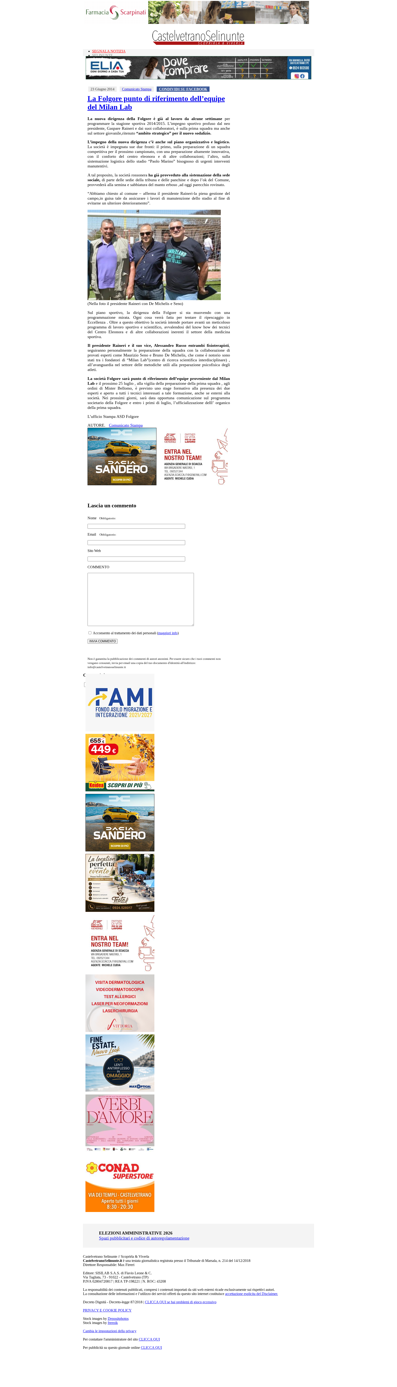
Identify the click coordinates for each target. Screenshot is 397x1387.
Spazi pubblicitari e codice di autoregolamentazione (144, 1238)
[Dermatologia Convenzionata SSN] (119, 1031)
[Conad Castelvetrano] (119, 1211)
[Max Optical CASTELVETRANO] (119, 1091)
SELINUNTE (102, 55)
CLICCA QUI (149, 1339)
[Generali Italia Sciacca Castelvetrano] (193, 484)
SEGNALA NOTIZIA (109, 51)
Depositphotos (118, 1319)
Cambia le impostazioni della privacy (109, 1331)
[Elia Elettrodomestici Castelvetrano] (198, 78)
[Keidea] (119, 790)
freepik (113, 1323)
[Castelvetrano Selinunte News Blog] (198, 44)
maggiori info (168, 633)
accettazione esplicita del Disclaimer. (251, 1294)
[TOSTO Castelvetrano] (120, 911)
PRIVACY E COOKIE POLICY (107, 1310)
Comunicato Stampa (136, 89)
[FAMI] (119, 730)
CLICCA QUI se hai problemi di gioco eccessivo (180, 1302)
